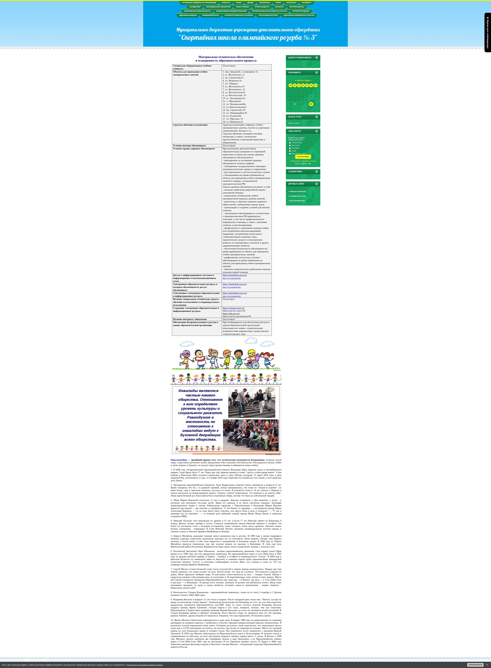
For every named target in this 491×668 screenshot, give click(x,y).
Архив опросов (308, 161)
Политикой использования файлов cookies (145, 665)
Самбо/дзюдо (297, 142)
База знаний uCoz (297, 201)
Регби (294, 151)
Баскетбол (296, 145)
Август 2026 (303, 80)
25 (295, 104)
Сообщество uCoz (298, 196)
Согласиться (475, 665)
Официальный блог (298, 192)
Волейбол (295, 148)
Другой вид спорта (299, 153)
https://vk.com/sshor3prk (232, 278)
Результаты (296, 161)
